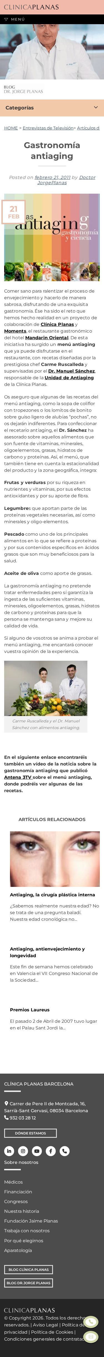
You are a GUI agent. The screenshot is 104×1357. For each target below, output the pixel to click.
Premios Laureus (30, 1009)
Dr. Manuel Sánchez (71, 371)
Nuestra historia (21, 1211)
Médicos (13, 1182)
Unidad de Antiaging (69, 377)
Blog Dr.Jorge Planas (28, 1283)
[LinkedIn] (9, 1151)
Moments (15, 331)
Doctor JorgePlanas (66, 180)
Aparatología (18, 1250)
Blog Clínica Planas (29, 1270)
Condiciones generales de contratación (48, 1339)
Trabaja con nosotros (27, 1230)
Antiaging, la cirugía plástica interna (52, 894)
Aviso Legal (45, 1325)
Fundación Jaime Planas (31, 1221)
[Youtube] (37, 1151)
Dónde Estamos (30, 1133)
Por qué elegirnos (23, 1240)
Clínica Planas (57, 324)
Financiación (18, 1191)
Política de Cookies (52, 1332)
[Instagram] (23, 1151)
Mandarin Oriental (47, 337)
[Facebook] (51, 1151)
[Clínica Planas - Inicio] (31, 7)
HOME (11, 128)
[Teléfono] (65, 1151)
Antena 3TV (18, 777)
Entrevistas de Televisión (48, 128)
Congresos (16, 1201)
